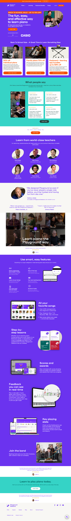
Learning (30, 5)
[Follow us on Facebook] (55, 505)
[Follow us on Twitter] (57, 505)
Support (14, 509)
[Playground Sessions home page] (11, 5)
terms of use (10, 515)
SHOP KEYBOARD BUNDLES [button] (58, 72)
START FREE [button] (46, 1)
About (31, 509)
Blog (26, 509)
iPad (28, 129)
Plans (22, 5)
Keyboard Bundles (40, 5)
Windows (39, 129)
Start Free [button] (44, 121)
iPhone (31, 129)
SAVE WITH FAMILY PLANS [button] (35, 72)
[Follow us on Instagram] (60, 505)
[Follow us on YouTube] (63, 505)
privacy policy (19, 515)
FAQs (8, 509)
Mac (43, 129)
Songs (49, 5)
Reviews (20, 509)
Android (35, 129)
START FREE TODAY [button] (12, 72)
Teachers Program (39, 509)
